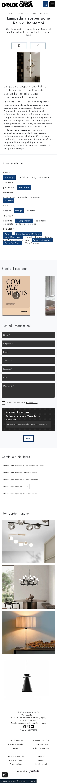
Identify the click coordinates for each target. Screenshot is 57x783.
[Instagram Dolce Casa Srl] (29, 726)
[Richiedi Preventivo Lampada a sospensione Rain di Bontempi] (38, 46)
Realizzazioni (41, 764)
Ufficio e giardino (41, 748)
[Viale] (5, 46)
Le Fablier (24, 177)
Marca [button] (6, 172)
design (18, 210)
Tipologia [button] (8, 215)
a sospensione (24, 220)
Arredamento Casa (41, 740)
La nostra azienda (16, 756)
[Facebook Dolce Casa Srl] (25, 726)
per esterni (9, 187)
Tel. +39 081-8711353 (28, 720)
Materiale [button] (8, 192)
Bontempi (9, 177)
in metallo (23, 197)
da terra (32, 223)
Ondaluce (44, 177)
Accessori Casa (22, 14)
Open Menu (52, 4)
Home (11, 14)
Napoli (29, 237)
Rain (46, 14)
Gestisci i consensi (27, 781)
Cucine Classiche (16, 744)
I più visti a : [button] (9, 229)
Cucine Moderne (16, 740)
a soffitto (7, 220)
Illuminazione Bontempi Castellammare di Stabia (23, 465)
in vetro (9, 200)
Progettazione (16, 764)
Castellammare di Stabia (28, 233)
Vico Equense (32, 243)
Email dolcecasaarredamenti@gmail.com (28, 723)
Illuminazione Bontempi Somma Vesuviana (20, 479)
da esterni (41, 220)
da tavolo (20, 223)
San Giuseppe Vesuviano (16, 240)
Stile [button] (5, 205)
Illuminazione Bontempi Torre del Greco (20, 472)
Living (16, 748)
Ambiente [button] (8, 182)
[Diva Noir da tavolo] (52, 46)
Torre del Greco (13, 243)
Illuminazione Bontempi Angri (15, 486)
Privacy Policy (31, 402)
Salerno (48, 237)
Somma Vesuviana (42, 240)
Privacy (4, 781)
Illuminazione (36, 14)
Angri (7, 233)
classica (7, 210)
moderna (31, 210)
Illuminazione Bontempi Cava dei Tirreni (20, 494)
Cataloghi (41, 760)
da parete (8, 223)
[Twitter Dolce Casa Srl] (32, 726)
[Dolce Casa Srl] (28, 4)
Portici (38, 237)
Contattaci (41, 756)
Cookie (12, 781)
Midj (34, 177)
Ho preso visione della (21, 402)
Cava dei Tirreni (13, 237)
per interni (24, 187)
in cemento (9, 197)
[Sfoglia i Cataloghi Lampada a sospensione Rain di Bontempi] (19, 46)
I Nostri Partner (16, 760)
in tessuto (35, 197)
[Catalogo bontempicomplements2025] (16, 295)
